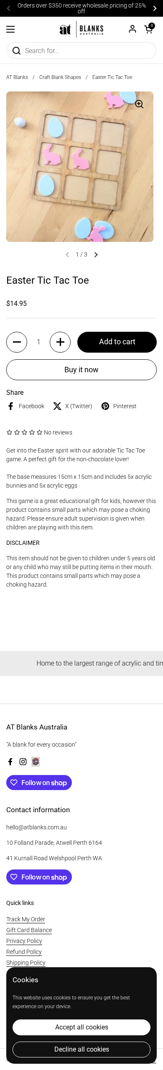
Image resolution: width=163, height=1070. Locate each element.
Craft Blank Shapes (60, 77)
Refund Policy (24, 951)
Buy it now (81, 369)
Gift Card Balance (29, 930)
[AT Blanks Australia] (81, 29)
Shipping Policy (26, 962)
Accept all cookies (81, 1027)
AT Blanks (17, 77)
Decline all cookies (81, 1049)
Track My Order (25, 919)
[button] (148, 29)
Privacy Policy (24, 941)
